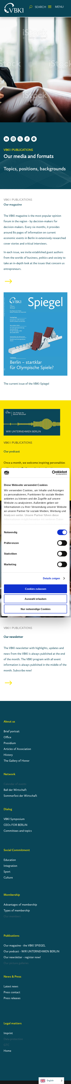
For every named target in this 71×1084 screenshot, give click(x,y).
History (8, 754)
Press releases (12, 998)
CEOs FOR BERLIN (15, 825)
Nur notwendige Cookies (35, 608)
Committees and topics (18, 830)
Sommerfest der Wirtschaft (20, 795)
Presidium (10, 743)
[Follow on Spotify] (34, 139)
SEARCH (40, 7)
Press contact (12, 992)
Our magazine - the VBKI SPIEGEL (24, 945)
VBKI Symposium (14, 819)
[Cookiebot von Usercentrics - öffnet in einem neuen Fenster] (52, 473)
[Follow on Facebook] (27, 139)
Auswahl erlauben (35, 598)
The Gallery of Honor (17, 760)
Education (10, 860)
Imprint (8, 1033)
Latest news (11, 986)
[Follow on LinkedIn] (6, 139)
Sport (7, 871)
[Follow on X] (20, 139)
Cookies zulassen (35, 588)
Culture (8, 877)
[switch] (62, 543)
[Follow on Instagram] (13, 139)
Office (7, 737)
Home (7, 1050)
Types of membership (17, 910)
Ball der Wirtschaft (15, 790)
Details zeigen (51, 578)
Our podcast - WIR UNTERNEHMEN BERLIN (31, 951)
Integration (10, 865)
